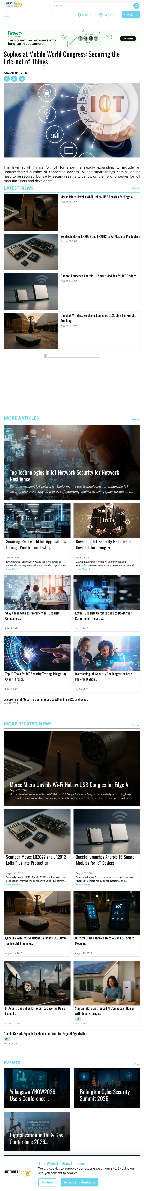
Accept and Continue (79, 1182)
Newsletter (131, 15)
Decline (47, 1182)
